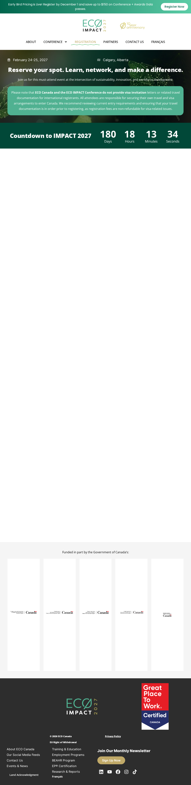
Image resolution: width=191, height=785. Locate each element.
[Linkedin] (101, 771)
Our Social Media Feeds (23, 755)
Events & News (17, 766)
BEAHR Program (63, 760)
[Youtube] (109, 771)
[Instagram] (126, 771)
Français (158, 42)
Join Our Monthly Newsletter (123, 751)
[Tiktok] (134, 771)
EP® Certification (64, 766)
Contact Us (135, 42)
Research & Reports (66, 771)
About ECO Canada (20, 749)
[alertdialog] (95, 6)
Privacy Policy (113, 736)
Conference (52, 42)
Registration (85, 42)
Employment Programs (68, 755)
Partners (110, 42)
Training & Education (66, 749)
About (31, 42)
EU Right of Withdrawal (63, 742)
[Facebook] (118, 771)
